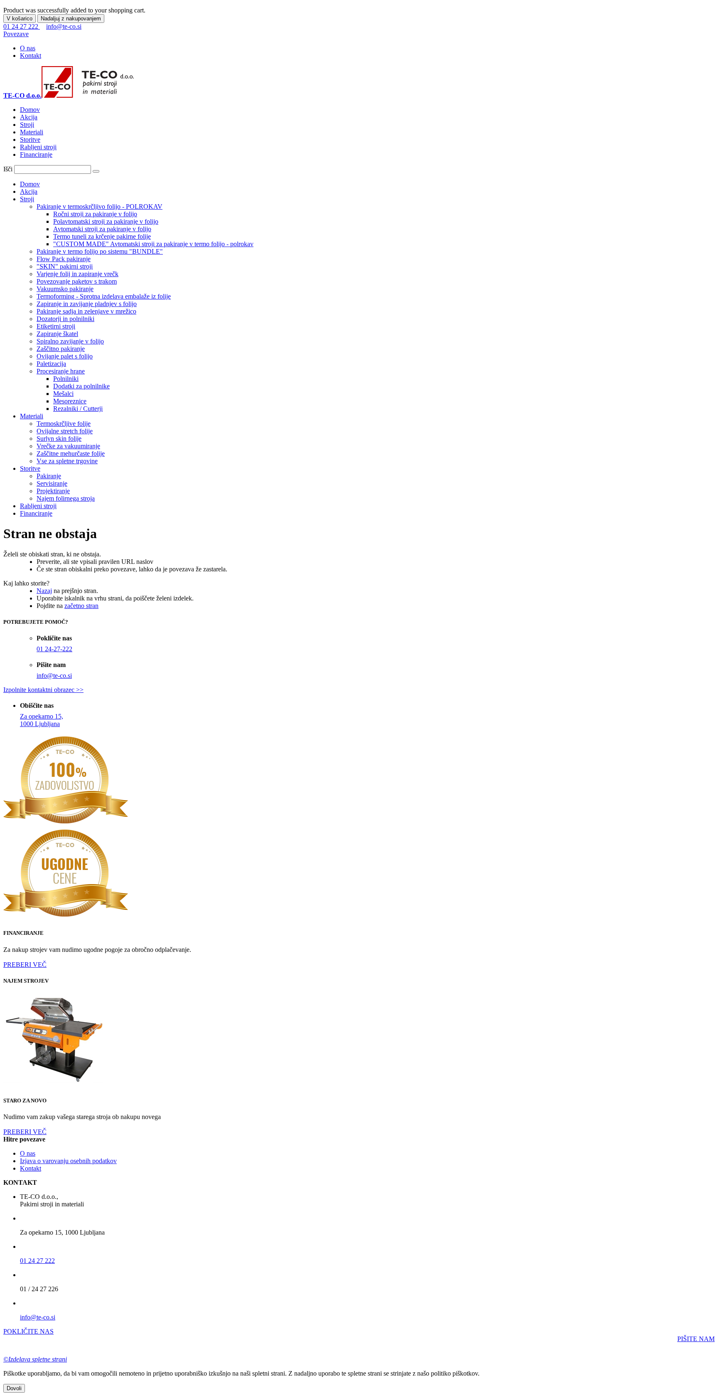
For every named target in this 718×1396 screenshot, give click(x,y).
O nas (27, 48)
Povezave (16, 33)
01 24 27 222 (21, 26)
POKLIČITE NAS (28, 1331)
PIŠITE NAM (696, 1338)
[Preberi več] (55, 1084)
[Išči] (96, 171)
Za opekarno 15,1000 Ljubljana (41, 720)
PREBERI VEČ (25, 964)
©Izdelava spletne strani (35, 1359)
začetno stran (81, 605)
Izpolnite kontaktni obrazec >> (43, 689)
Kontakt (30, 55)
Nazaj (44, 590)
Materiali (31, 132)
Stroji (27, 124)
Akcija (28, 117)
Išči (7, 169)
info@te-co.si (63, 26)
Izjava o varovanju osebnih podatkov (68, 1160)
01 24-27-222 (54, 648)
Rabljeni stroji (38, 147)
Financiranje (36, 154)
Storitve (30, 139)
